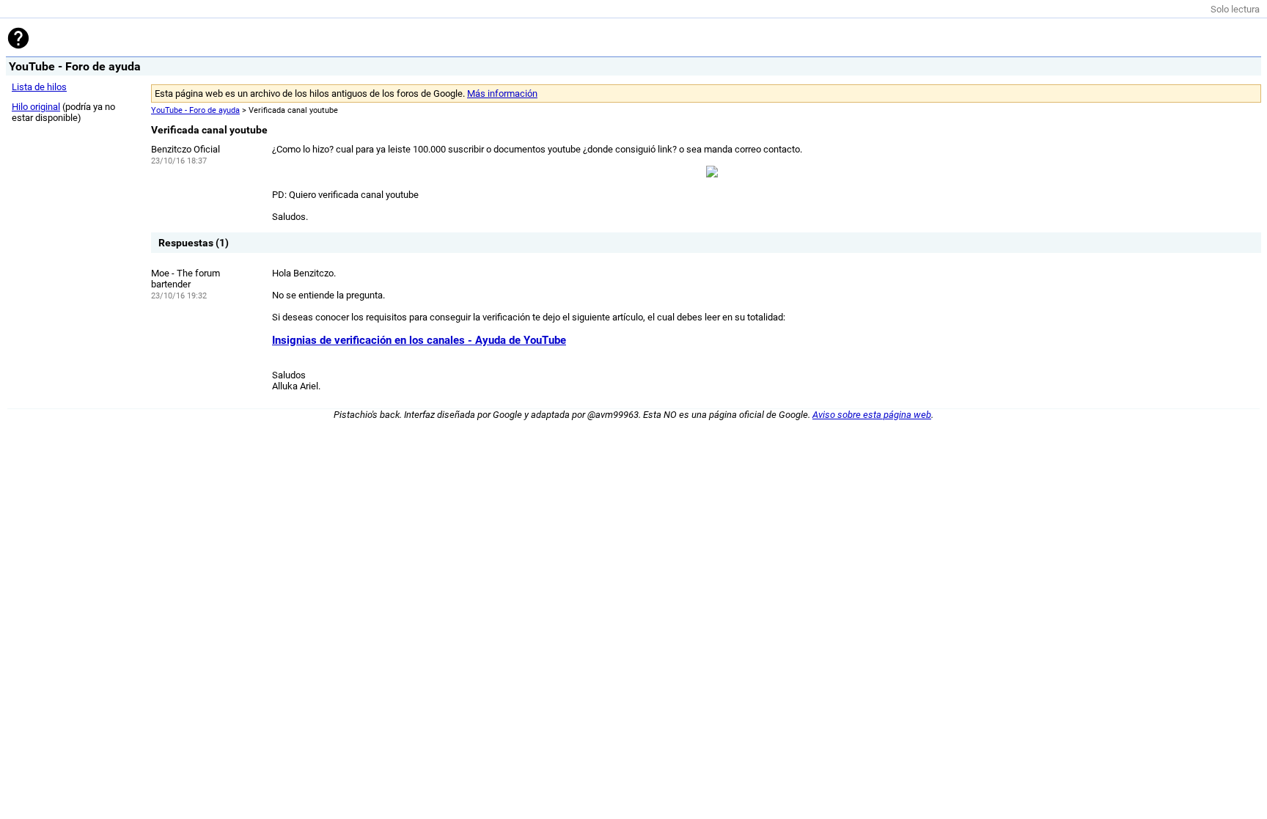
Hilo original (36, 106)
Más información (502, 93)
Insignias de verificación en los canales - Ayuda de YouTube (419, 340)
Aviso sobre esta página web (871, 414)
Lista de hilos (39, 86)
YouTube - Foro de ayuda (195, 110)
